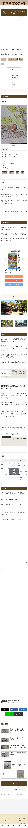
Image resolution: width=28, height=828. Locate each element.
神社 (20, 700)
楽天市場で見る (14, 280)
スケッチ (12, 73)
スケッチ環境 (15, 77)
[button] (18, 714)
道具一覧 (5, 172)
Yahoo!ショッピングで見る (14, 284)
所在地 (13, 84)
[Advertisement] (14, 32)
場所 (11, 79)
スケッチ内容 (15, 75)
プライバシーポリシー (20, 818)
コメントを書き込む (14, 789)
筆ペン (11, 172)
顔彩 (17, 172)
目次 (12, 70)
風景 (13, 702)
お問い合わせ (20, 820)
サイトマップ (7, 820)
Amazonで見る (14, 276)
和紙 (23, 172)
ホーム (7, 818)
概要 (13, 82)
